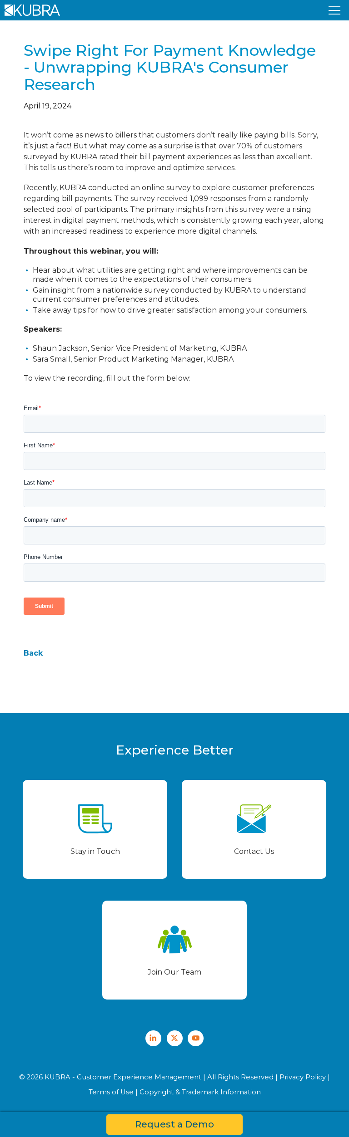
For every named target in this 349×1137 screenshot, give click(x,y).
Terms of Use (111, 1092)
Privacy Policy (302, 1077)
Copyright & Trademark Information (200, 1092)
